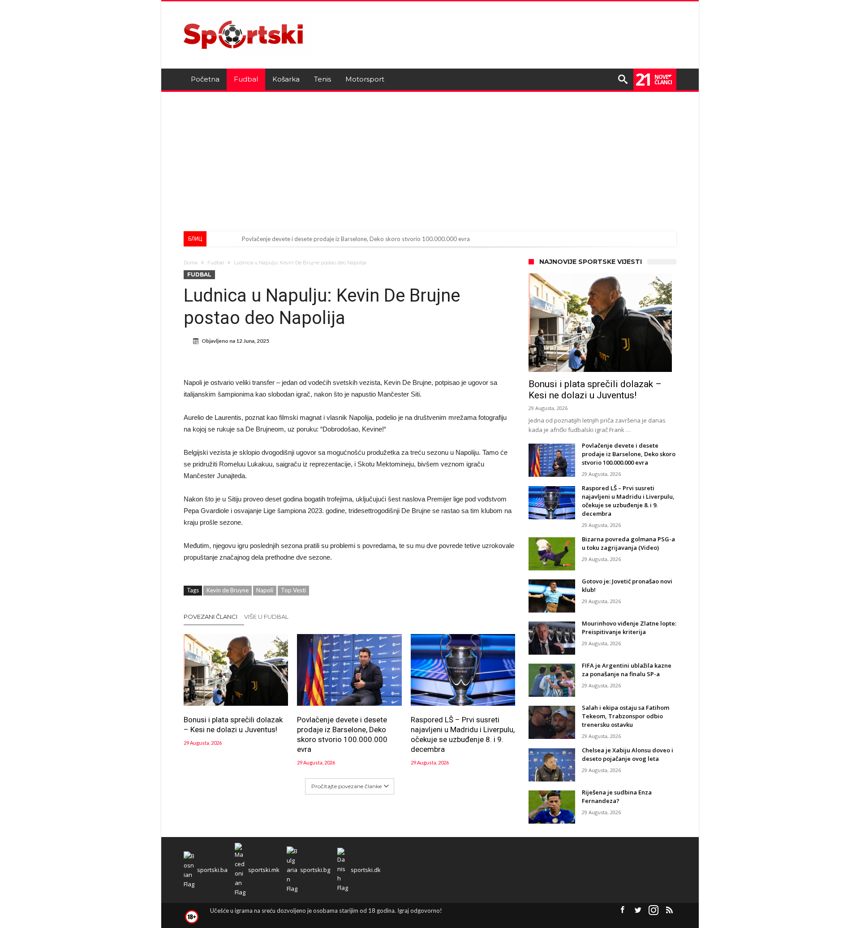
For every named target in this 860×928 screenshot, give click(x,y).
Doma (191, 262)
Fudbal (215, 262)
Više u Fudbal (266, 616)
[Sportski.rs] (248, 14)
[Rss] (669, 910)
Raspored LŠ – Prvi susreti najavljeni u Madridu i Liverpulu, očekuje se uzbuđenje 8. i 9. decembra (463, 734)
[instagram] (653, 910)
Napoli (264, 590)
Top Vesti (293, 590)
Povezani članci (210, 616)
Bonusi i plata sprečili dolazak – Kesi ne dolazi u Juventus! (233, 724)
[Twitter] (638, 910)
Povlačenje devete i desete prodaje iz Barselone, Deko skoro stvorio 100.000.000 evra (356, 238)
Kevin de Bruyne (227, 590)
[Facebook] (622, 910)
